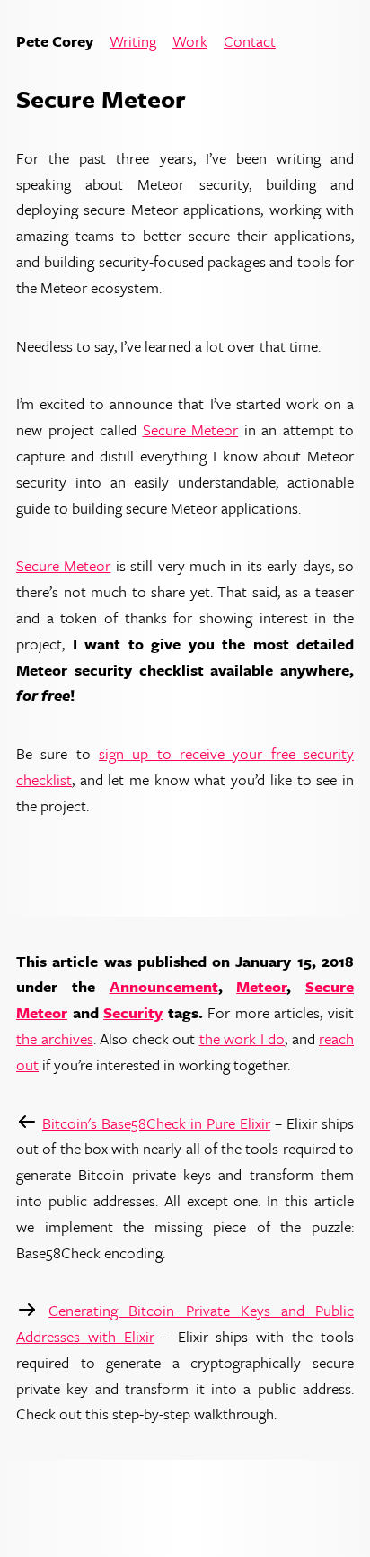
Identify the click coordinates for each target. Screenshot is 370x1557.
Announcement (164, 986)
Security (133, 1012)
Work (189, 41)
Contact (250, 41)
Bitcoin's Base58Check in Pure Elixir (156, 1123)
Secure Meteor (191, 429)
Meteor (261, 986)
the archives (54, 1038)
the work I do (242, 1038)
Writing (133, 41)
